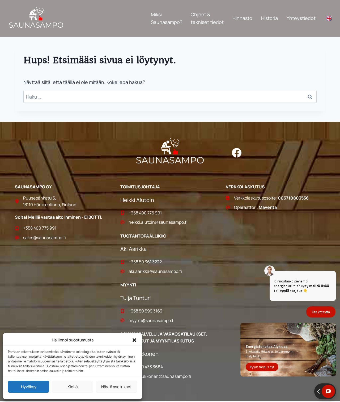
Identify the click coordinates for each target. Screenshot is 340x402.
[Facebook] (236, 152)
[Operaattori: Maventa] (275, 207)
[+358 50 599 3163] (170, 311)
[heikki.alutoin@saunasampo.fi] (170, 222)
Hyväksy (28, 387)
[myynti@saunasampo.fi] (170, 320)
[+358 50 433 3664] (170, 366)
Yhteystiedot (301, 18)
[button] (134, 340)
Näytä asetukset (116, 387)
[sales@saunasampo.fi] (64, 237)
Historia (269, 18)
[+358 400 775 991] (64, 228)
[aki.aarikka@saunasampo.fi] (170, 271)
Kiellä (72, 387)
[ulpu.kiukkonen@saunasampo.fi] (170, 376)
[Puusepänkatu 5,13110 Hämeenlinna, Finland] (64, 201)
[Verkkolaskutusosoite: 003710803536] (275, 198)
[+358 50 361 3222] (170, 262)
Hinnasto (242, 18)
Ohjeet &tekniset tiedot (207, 18)
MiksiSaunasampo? (166, 18)
